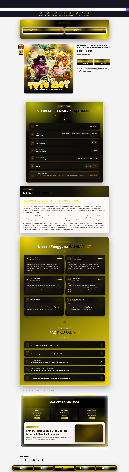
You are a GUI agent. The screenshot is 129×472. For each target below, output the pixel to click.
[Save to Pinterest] (34, 459)
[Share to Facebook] (25, 459)
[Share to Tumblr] (42, 459)
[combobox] (63, 9)
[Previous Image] (25, 69)
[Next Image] (72, 69)
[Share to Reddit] (38, 459)
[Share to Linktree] (30, 459)
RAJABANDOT (26, 206)
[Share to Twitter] (21, 459)
